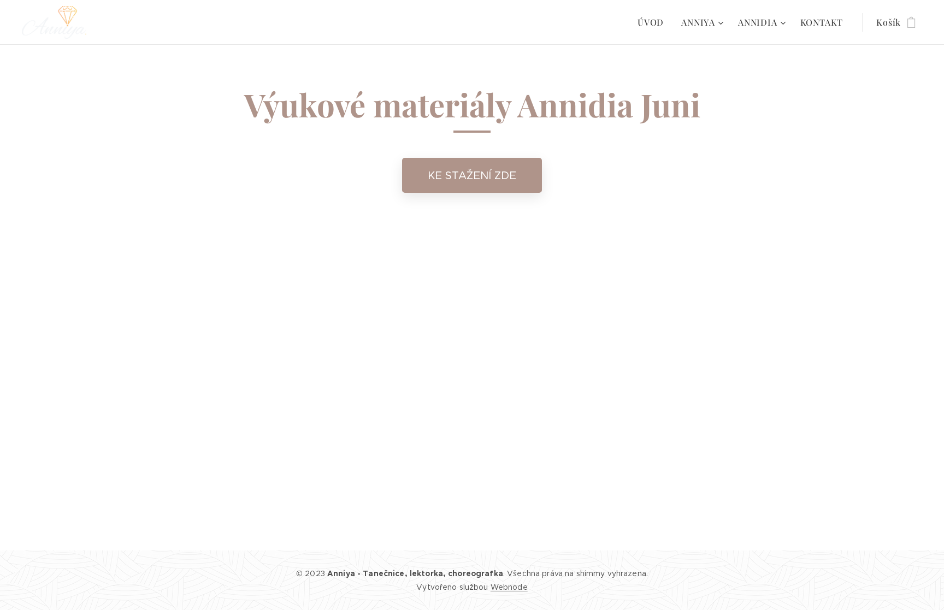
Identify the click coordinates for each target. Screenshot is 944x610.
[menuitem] (653, 22)
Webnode (509, 587)
